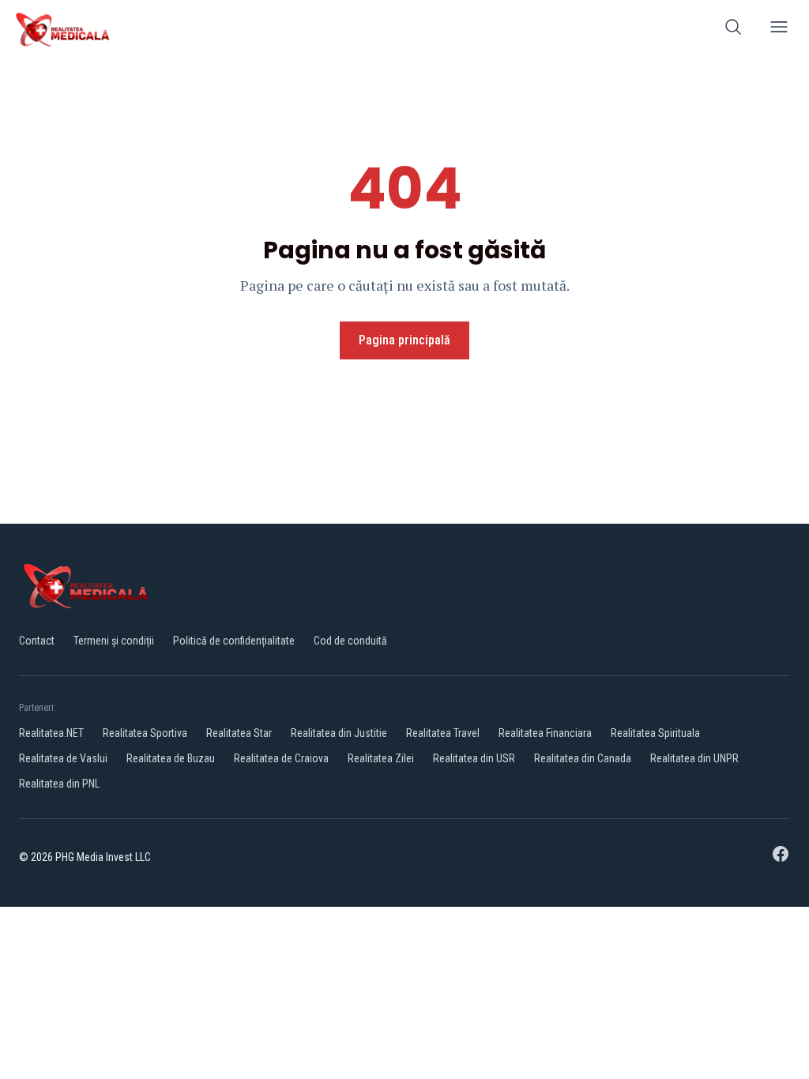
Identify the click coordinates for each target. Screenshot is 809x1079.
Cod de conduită (350, 640)
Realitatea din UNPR (694, 758)
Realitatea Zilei (381, 758)
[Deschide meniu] (779, 29)
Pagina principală (404, 340)
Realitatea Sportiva (145, 733)
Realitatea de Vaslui (63, 758)
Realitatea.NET (51, 733)
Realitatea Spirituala (655, 733)
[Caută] (733, 29)
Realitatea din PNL (59, 783)
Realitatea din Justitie (339, 733)
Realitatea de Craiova (281, 758)
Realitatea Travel (443, 733)
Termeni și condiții (113, 640)
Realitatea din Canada (582, 758)
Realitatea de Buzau (170, 758)
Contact (37, 640)
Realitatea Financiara (545, 733)
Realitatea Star (239, 733)
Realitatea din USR (474, 758)
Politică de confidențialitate (234, 640)
